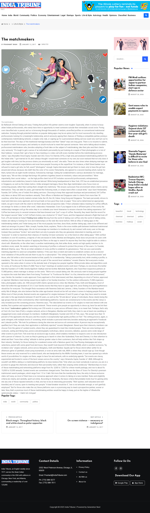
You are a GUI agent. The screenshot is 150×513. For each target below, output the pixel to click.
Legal (63, 15)
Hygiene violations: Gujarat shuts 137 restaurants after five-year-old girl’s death (138, 131)
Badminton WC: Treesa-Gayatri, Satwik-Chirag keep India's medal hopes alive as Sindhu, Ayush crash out (138, 185)
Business (132, 15)
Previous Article (15, 417)
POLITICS (35, 402)
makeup (130, 222)
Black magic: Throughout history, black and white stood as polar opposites (26, 422)
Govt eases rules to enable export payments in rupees (138, 108)
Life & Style (87, 15)
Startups (70, 15)
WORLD (13, 402)
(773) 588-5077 (48, 480)
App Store (138, 483)
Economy (42, 15)
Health (105, 15)
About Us (82, 482)
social (139, 222)
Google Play (122, 483)
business (119, 222)
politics (140, 216)
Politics (34, 15)
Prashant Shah (10, 44)
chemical (119, 216)
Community (24, 15)
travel (129, 211)
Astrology (97, 15)
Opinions (113, 15)
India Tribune (70, 507)
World (15, 15)
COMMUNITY (24, 402)
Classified (122, 15)
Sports (78, 15)
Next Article (96, 417)
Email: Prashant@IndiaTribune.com (53, 475)
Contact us (83, 472)
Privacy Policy (84, 467)
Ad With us (83, 477)
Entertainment (53, 15)
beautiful (119, 211)
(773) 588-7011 (49, 483)
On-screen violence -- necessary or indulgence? (85, 422)
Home (4, 15)
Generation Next (93, 507)
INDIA (5, 402)
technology (140, 211)
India (10, 15)
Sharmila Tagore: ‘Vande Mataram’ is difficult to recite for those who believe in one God (137, 156)
